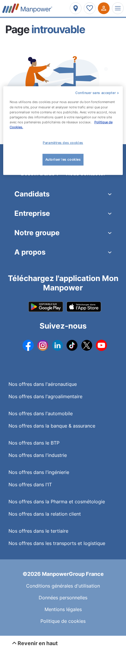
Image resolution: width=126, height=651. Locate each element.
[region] (63, 130)
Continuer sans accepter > (97, 92)
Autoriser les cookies (63, 159)
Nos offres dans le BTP (33, 443)
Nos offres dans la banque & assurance (51, 426)
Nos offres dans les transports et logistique (56, 543)
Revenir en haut (37, 643)
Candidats (32, 194)
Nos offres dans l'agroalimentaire (45, 396)
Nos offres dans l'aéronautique (42, 384)
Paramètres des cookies (63, 143)
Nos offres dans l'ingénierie (38, 472)
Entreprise (32, 213)
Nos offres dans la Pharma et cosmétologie (56, 501)
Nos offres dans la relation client (44, 514)
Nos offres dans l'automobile (40, 413)
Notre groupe (36, 232)
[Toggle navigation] (118, 8)
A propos (29, 252)
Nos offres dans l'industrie (37, 455)
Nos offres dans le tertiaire (38, 531)
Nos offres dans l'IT (30, 484)
